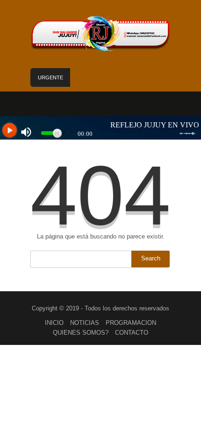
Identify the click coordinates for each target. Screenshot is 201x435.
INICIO (54, 322)
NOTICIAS (84, 322)
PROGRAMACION (131, 322)
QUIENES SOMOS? (80, 332)
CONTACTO (131, 332)
